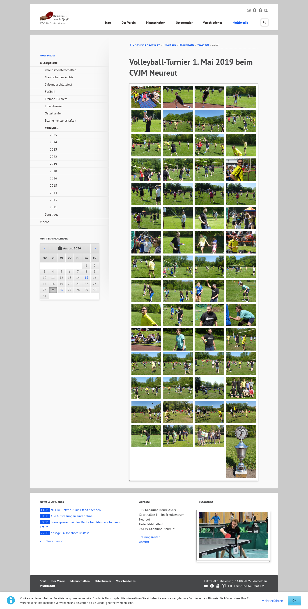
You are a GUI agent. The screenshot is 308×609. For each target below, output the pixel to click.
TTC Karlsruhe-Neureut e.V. (145, 44)
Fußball (50, 92)
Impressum (255, 10)
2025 (53, 135)
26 (61, 290)
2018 (53, 171)
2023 (53, 149)
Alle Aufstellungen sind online (66, 516)
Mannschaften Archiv (59, 77)
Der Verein (129, 23)
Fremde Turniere (56, 99)
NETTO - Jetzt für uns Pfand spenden (71, 510)
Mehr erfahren (272, 600)
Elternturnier (54, 106)
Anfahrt (144, 542)
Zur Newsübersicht (53, 541)
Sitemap (266, 10)
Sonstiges (51, 214)
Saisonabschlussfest (58, 84)
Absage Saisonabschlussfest (65, 533)
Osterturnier (184, 23)
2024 (53, 142)
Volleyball (203, 44)
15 (86, 278)
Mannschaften (155, 23)
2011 (53, 207)
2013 (53, 200)
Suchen (264, 22)
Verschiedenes (212, 23)
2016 (53, 178)
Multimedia (240, 23)
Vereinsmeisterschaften (60, 70)
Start (108, 23)
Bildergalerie (186, 44)
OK (294, 600)
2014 (53, 193)
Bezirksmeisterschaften (60, 121)
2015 (53, 186)
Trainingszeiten (149, 537)
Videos (44, 222)
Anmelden (260, 581)
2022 (53, 157)
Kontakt (249, 10)
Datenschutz (260, 10)
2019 (53, 164)
